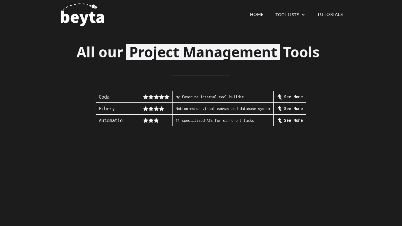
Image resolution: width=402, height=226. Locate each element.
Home (257, 14)
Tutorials (330, 14)
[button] (290, 15)
